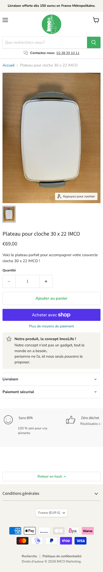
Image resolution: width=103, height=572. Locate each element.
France (49, 513)
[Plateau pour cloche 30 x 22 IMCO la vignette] (9, 214)
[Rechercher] (93, 42)
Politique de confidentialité (62, 556)
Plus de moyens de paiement (51, 326)
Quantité (9, 270)
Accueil (8, 65)
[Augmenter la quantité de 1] (46, 281)
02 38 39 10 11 (68, 53)
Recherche (29, 556)
